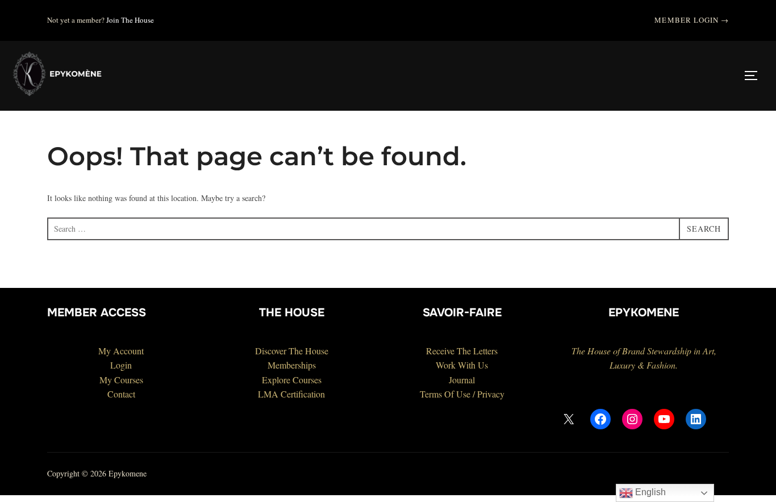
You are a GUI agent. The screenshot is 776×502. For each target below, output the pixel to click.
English (649, 492)
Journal (462, 380)
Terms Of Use (445, 394)
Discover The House (291, 351)
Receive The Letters (462, 351)
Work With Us (462, 365)
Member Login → (691, 20)
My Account (121, 351)
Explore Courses (292, 380)
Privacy (490, 394)
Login (121, 365)
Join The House (130, 20)
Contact (121, 394)
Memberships (292, 365)
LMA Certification (291, 394)
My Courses (121, 380)
